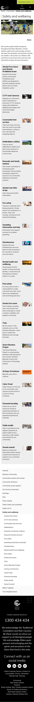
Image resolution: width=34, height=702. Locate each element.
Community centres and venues (14, 478)
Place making (7, 501)
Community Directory (10, 482)
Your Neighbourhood (10, 592)
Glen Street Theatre (17, 683)
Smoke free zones (10, 557)
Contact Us (26, 671)
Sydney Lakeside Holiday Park (17, 694)
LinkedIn (14, 666)
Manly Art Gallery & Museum (17, 689)
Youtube (20, 666)
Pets (4, 497)
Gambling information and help (15, 542)
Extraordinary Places (24, 2)
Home (3, 11)
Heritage (6, 493)
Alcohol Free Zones (10, 516)
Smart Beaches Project (12, 565)
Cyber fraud (8, 573)
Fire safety (8, 539)
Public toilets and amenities (12, 504)
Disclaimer (25, 673)
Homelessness (9, 546)
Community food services (13, 523)
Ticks (6, 561)
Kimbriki (17, 685)
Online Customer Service (12, 671)
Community (10, 11)
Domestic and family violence (14, 531)
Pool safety (8, 554)
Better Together (8, 588)
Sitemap (22, 676)
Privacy (17, 673)
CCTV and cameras (11, 520)
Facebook (9, 666)
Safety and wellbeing (10, 512)
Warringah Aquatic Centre (17, 692)
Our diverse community (11, 489)
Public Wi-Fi (7, 508)
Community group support (12, 486)
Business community (10, 474)
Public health (8, 580)
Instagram (25, 666)
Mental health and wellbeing (14, 550)
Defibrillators (8, 527)
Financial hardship (10, 576)
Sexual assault (9, 584)
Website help (13, 676)
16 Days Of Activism (11, 569)
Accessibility (9, 673)
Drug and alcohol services (13, 535)
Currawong (17, 680)
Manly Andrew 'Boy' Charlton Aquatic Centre (17, 687)
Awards (5, 470)
